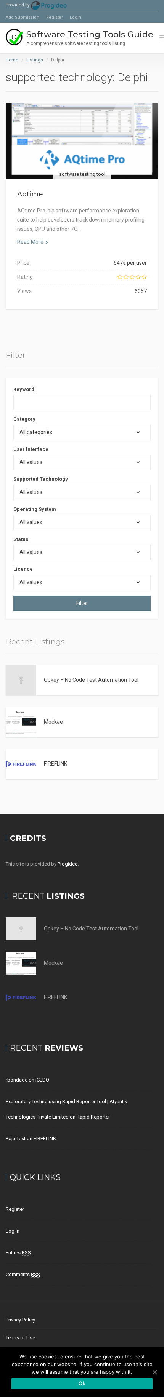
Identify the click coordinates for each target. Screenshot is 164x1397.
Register (54, 17)
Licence (23, 569)
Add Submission (22, 17)
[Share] (65, 151)
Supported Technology (40, 479)
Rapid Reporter (93, 1117)
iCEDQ (42, 1080)
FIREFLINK (55, 764)
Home (12, 60)
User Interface (30, 449)
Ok (82, 1383)
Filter (82, 603)
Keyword (23, 389)
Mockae (53, 722)
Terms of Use (20, 1338)
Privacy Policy (20, 1320)
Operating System (34, 509)
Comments (23, 1274)
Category (24, 419)
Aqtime (30, 194)
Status (20, 539)
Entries (18, 1252)
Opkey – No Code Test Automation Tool (91, 680)
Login (75, 17)
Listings (34, 60)
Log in (12, 1231)
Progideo (68, 864)
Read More (30, 242)
